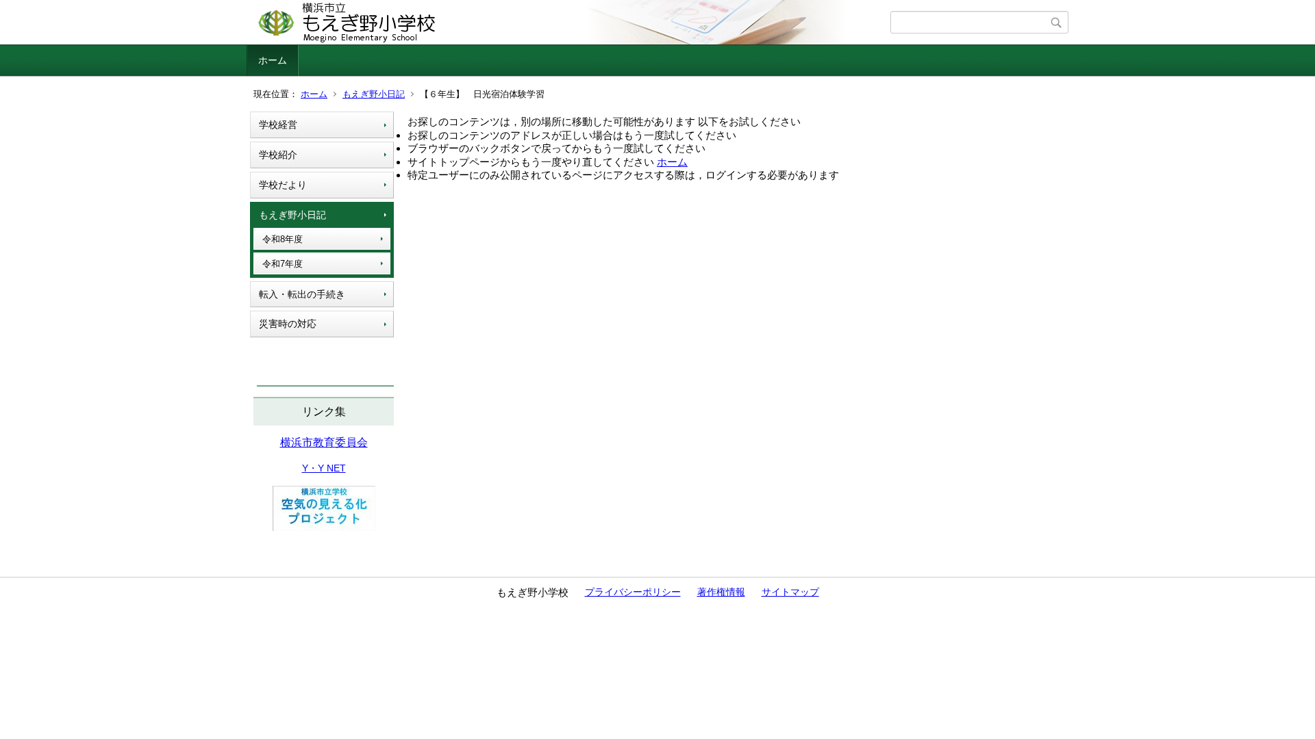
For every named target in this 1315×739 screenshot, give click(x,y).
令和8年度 (282, 239)
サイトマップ (790, 591)
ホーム (272, 60)
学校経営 (278, 124)
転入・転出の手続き (302, 294)
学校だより (283, 184)
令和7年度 (282, 264)
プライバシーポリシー (633, 591)
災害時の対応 (287, 323)
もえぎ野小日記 (373, 94)
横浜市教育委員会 (324, 442)
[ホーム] (570, 22)
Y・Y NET (324, 468)
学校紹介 (278, 154)
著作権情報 (721, 591)
